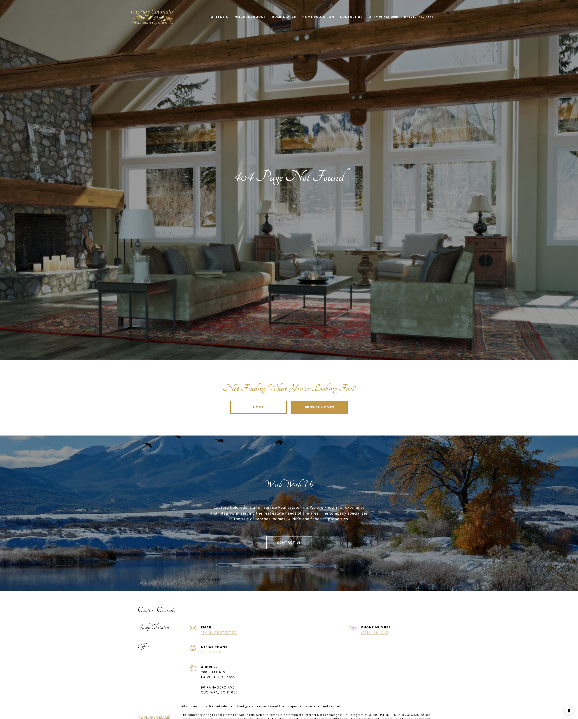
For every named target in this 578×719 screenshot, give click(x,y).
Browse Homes (319, 407)
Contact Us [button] (289, 542)
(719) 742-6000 (214, 652)
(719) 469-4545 (374, 632)
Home (258, 407)
